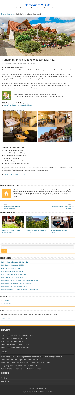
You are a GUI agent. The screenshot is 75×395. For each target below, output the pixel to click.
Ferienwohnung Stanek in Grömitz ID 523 (12, 231)
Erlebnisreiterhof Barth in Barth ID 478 (14, 286)
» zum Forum (5, 318)
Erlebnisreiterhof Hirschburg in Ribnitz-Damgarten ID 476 (20, 280)
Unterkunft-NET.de (37, 5)
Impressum (26, 392)
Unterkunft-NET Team (10, 64)
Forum (42, 392)
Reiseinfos (7, 300)
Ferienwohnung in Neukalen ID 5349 (13, 274)
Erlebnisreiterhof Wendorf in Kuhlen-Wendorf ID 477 (18, 283)
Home (4, 14)
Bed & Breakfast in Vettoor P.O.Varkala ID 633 (12, 206)
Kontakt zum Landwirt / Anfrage (14, 174)
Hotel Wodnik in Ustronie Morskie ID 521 (14, 277)
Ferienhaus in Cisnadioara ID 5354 (12, 265)
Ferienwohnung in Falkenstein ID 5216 (61, 206)
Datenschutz (35, 392)
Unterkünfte (11, 14)
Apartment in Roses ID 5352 (10, 268)
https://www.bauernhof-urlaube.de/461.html (18, 105)
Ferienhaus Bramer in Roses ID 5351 (13, 271)
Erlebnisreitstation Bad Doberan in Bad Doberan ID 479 (19, 289)
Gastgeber (49, 392)
